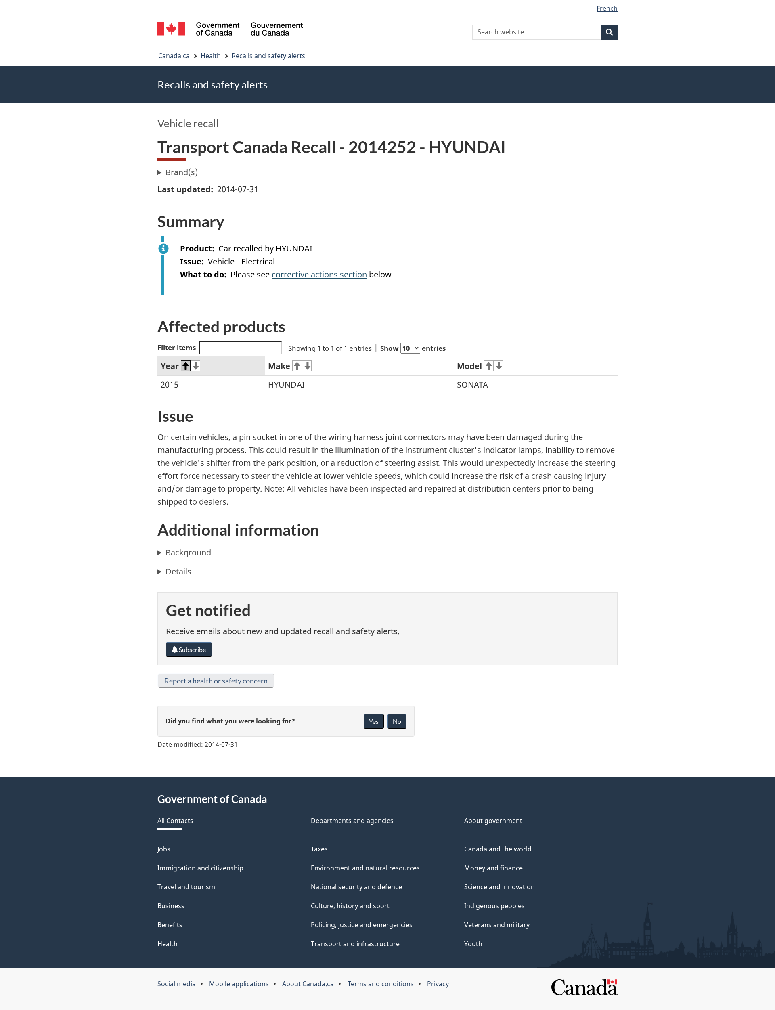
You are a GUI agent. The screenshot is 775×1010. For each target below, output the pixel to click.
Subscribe (192, 649)
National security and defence (356, 886)
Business (170, 905)
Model (469, 365)
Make (279, 365)
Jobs (163, 848)
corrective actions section (319, 274)
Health (211, 55)
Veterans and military (497, 924)
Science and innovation (499, 886)
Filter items (176, 347)
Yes (374, 721)
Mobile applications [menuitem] (239, 983)
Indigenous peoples (494, 905)
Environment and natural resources (365, 867)
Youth (473, 943)
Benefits (169, 924)
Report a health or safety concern (216, 680)
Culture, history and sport (350, 905)
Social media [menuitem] (176, 983)
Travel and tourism (186, 886)
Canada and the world (498, 848)
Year (170, 365)
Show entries (413, 348)
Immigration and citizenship (200, 867)
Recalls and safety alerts (268, 55)
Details (178, 571)
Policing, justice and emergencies (362, 924)
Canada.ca (174, 55)
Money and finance (493, 867)
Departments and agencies (352, 820)
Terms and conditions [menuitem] (381, 983)
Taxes (319, 848)
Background (188, 552)
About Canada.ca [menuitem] (308, 983)
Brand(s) (181, 172)
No (397, 721)
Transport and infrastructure (355, 943)
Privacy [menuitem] (438, 983)
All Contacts (175, 820)
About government (493, 820)
